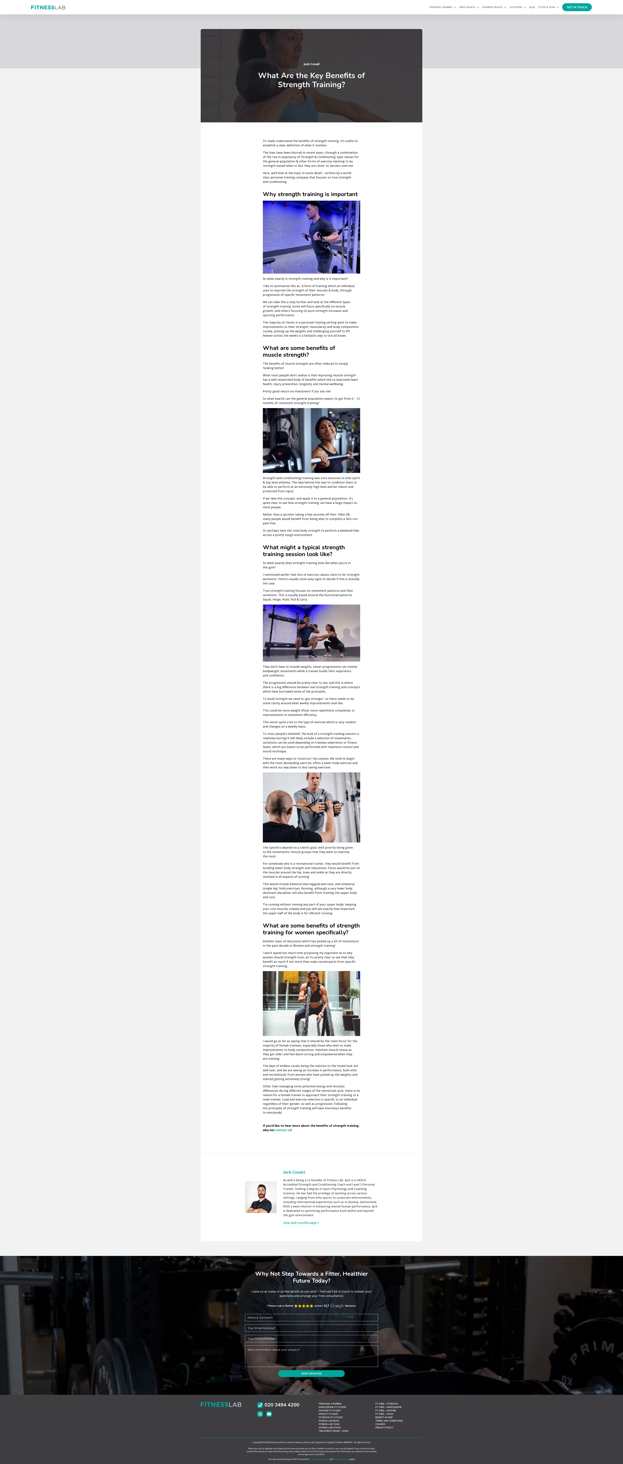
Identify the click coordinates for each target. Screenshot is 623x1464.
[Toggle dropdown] (455, 7)
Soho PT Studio (328, 1414)
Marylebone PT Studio (332, 1407)
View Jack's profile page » (301, 1223)
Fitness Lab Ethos (330, 1427)
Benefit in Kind (384, 1417)
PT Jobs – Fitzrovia (386, 1403)
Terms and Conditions (389, 1420)
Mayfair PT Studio (330, 1410)
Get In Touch (577, 7)
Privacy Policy (384, 1427)
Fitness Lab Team (329, 1424)
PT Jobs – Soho (384, 1414)
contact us (283, 1130)
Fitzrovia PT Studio (331, 1417)
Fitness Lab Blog (329, 1420)
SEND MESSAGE (311, 1373)
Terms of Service (341, 1459)
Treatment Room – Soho (334, 1431)
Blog (532, 7)
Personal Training (330, 1403)
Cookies (380, 1424)
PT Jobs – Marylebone (388, 1407)
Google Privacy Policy (319, 1459)
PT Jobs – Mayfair (385, 1410)
